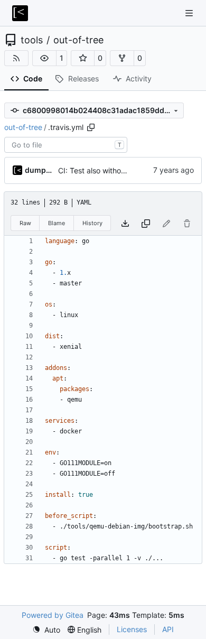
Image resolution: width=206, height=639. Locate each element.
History (92, 223)
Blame (56, 223)
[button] (44, 58)
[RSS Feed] (16, 58)
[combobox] (65, 145)
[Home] (20, 13)
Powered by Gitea (52, 614)
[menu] (46, 629)
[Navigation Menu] (190, 13)
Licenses (132, 629)
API (168, 629)
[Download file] (125, 223)
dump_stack (39, 169)
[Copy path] (91, 127)
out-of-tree (78, 40)
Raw (25, 223)
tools (32, 40)
